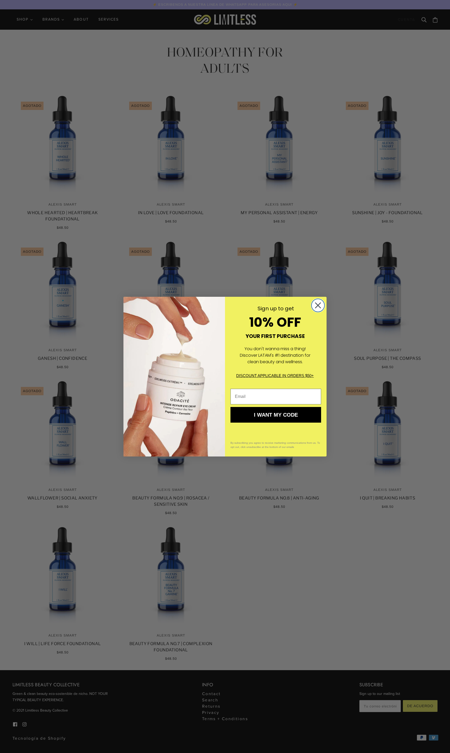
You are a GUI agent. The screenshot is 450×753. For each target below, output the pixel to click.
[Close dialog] (317, 305)
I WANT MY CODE (276, 415)
